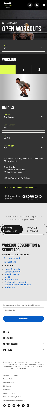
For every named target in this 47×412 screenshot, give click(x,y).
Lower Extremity (12, 271)
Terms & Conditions (10, 375)
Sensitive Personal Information (14, 400)
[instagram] (14, 405)
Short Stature (11, 279)
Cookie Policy (8, 382)
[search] (30, 5)
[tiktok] (28, 405)
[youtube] (18, 405)
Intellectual (10, 287)
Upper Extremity (12, 269)
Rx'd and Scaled (12, 258)
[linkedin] (23, 405)
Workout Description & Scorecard (19, 187)
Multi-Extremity (12, 274)
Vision (7, 277)
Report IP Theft (8, 393)
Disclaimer (7, 386)
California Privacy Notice (12, 397)
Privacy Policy (8, 379)
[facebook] (4, 405)
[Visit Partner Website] (32, 197)
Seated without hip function (18, 284)
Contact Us (7, 390)
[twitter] (9, 405)
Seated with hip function (16, 282)
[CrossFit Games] (8, 5)
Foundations (10, 262)
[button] (43, 5)
